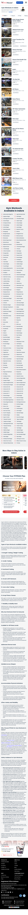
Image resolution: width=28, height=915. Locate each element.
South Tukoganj (6, 412)
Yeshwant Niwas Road (8, 443)
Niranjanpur (5, 341)
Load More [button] (14, 200)
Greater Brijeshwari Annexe (8, 268)
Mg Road (18, 317)
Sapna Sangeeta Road (8, 382)
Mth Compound (6, 326)
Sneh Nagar (19, 410)
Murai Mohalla (20, 326)
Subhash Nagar (20, 412)
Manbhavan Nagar (7, 311)
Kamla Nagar (6, 287)
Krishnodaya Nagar (7, 298)
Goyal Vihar (19, 266)
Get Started (20, 2)
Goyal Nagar (6, 266)
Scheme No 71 (6, 393)
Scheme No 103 (6, 386)
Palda (4, 345)
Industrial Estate (20, 276)
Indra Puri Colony (7, 276)
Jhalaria (18, 281)
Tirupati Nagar (20, 423)
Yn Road (18, 443)
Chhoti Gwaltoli (6, 251)
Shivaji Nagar (19, 395)
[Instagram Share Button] (6, 892)
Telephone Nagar (7, 421)
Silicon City (5, 406)
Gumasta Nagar (20, 268)
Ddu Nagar (19, 251)
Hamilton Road (6, 270)
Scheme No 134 (6, 389)
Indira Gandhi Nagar (21, 274)
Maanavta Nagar (7, 304)
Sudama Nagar (6, 415)
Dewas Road (19, 255)
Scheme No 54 (20, 391)
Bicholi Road (6, 242)
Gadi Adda (5, 261)
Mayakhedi (5, 317)
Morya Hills (5, 322)
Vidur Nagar (5, 436)
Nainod (4, 333)
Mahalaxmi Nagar (20, 304)
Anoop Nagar (19, 222)
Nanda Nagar (19, 333)
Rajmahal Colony (7, 361)
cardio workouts (18, 745)
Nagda (4, 330)
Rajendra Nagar (20, 358)
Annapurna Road (7, 222)
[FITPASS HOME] (7, 3)
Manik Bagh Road (20, 311)
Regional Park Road (7, 371)
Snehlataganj (19, 408)
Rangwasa (5, 367)
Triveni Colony (20, 425)
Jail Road (18, 279)
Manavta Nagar (20, 309)
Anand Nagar (6, 220)
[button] (5, 16)
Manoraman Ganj (7, 315)
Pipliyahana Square (21, 352)
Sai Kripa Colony (6, 376)
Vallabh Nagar (6, 432)
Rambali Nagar (20, 365)
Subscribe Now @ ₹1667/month (11, 511)
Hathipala (19, 272)
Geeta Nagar (6, 263)
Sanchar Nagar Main (21, 378)
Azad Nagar (19, 227)
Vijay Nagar (19, 436)
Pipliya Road (19, 354)
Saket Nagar (6, 378)
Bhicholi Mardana (20, 238)
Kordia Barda (6, 296)
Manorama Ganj (20, 313)
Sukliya (18, 415)
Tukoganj (5, 427)
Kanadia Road (20, 287)
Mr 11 (4, 324)
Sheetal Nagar (6, 395)
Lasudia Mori (6, 300)
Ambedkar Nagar (20, 218)
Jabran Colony (6, 279)
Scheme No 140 (20, 389)
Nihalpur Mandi (6, 339)
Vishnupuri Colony (21, 438)
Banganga (5, 231)
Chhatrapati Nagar (21, 246)
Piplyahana (5, 356)
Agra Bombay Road (21, 214)
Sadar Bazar (19, 374)
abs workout (9, 746)
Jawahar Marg (6, 281)
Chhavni (18, 248)
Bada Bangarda (6, 229)
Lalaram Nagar (20, 298)
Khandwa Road (6, 294)
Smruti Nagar (6, 408)
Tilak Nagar (19, 421)
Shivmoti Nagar (20, 397)
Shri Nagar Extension (21, 402)
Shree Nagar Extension (8, 402)
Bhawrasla (5, 238)
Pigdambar (5, 352)
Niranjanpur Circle (20, 341)
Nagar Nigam (19, 328)
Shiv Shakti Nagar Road (8, 399)
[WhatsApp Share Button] (12, 892)
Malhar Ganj (6, 309)
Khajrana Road (6, 292)
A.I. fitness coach (10, 740)
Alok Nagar (19, 216)
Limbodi (5, 302)
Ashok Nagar (6, 227)
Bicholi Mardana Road (21, 240)
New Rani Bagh (6, 337)
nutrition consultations (6, 742)
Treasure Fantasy (7, 425)
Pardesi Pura (6, 350)
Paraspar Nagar (20, 348)
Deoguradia (5, 253)
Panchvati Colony (7, 348)
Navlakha (5, 335)
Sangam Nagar (6, 380)
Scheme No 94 (20, 393)
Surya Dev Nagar (20, 417)
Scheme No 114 (20, 386)
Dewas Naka (6, 255)
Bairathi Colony (20, 229)
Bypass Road (6, 246)
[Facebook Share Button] (1, 892)
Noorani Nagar (6, 343)
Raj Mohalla (19, 361)
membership (4, 735)
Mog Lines (19, 320)
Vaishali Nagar (20, 430)
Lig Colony (19, 300)
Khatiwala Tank (20, 294)
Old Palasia (19, 343)
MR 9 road (19, 324)
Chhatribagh (6, 248)
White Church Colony (21, 440)
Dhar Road (5, 257)
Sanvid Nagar (19, 380)
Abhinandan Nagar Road (8, 214)
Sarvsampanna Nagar (8, 384)
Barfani (18, 231)
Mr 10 (18, 322)
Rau (4, 369)
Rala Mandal (19, 363)
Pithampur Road (20, 356)
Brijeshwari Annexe (7, 244)
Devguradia (19, 253)
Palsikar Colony (20, 345)
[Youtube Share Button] (8, 892)
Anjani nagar (19, 220)
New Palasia (19, 335)
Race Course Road (7, 358)
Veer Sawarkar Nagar (21, 434)
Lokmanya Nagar (20, 302)
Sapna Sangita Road (21, 382)
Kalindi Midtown (6, 285)
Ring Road (19, 371)
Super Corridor (6, 417)
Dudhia (4, 259)
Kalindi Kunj (19, 283)
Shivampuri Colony (7, 397)
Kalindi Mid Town (20, 285)
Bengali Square (6, 233)
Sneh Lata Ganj (6, 410)
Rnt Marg (5, 374)
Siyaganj (18, 406)
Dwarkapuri (19, 259)
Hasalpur (5, 272)
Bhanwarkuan (6, 235)
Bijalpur (18, 242)
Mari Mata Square (20, 315)
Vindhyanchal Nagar (7, 438)
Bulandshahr (19, 244)
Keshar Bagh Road (7, 289)
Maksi (18, 307)
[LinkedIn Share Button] (10, 892)
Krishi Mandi (19, 296)
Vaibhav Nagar (6, 430)
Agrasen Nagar (6, 216)
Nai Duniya (19, 330)
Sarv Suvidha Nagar (21, 384)
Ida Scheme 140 (6, 274)
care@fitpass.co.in (20, 888)
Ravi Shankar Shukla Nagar (22, 369)
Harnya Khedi (19, 270)
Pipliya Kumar (6, 354)
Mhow (4, 320)
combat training (10, 745)
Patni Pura (19, 350)
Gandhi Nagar (20, 261)
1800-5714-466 (10, 888)
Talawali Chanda (7, 419)
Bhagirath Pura (20, 233)
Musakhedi (5, 328)
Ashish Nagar (19, 225)
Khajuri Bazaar (20, 292)
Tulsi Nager (19, 427)
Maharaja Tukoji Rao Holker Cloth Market (8, 307)
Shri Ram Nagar (20, 404)
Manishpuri (5, 313)
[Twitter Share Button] (3, 892)
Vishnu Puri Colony (7, 440)
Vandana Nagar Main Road (8, 434)
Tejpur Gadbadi (20, 419)
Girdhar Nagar (20, 263)
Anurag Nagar (6, 225)
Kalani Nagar (6, 283)
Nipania (18, 339)
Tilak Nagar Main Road (8, 423)
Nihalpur (18, 337)
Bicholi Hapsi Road (7, 240)
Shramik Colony (20, 399)
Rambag (5, 365)
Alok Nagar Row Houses (8, 218)
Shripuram (5, 404)
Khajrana (18, 289)
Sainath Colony (20, 376)
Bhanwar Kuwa (20, 235)
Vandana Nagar (20, 432)
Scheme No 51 (6, 391)
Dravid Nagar (19, 257)
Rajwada (5, 363)
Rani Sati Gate (20, 367)
